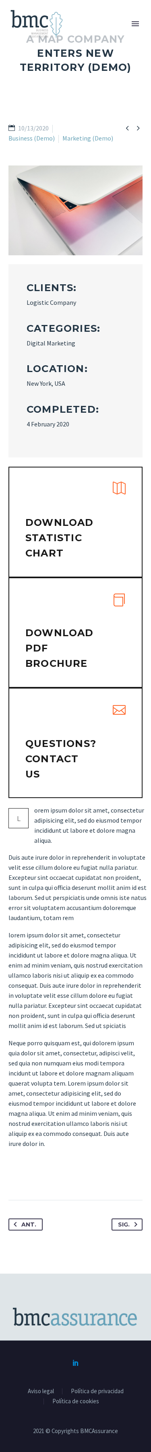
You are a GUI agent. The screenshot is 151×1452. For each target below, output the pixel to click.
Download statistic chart (59, 538)
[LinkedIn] (75, 1362)
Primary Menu (135, 24)
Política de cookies (75, 1401)
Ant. (28, 1224)
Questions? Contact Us (60, 759)
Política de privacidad (97, 1391)
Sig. (124, 1224)
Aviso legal (41, 1391)
